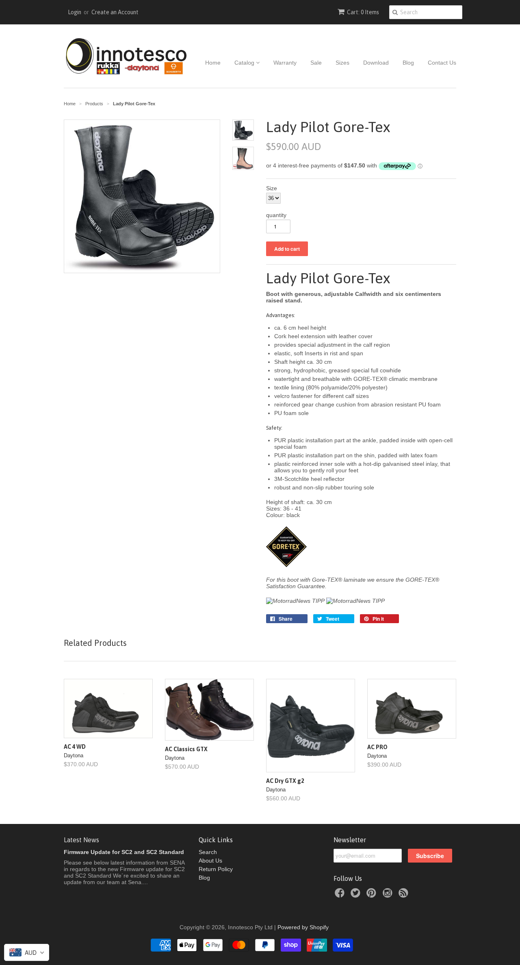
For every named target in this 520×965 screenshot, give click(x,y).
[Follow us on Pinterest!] (372, 895)
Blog (408, 62)
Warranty (285, 62)
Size (271, 188)
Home (213, 62)
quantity (276, 215)
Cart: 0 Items (363, 12)
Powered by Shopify (303, 927)
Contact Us (442, 62)
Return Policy (216, 869)
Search (208, 852)
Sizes (342, 62)
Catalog (245, 62)
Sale (316, 62)
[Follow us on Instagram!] (389, 895)
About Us (210, 860)
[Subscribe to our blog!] (405, 895)
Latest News (81, 839)
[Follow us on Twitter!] (357, 895)
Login (74, 12)
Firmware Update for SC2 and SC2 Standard (124, 852)
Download (376, 62)
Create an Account (115, 12)
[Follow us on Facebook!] (341, 895)
